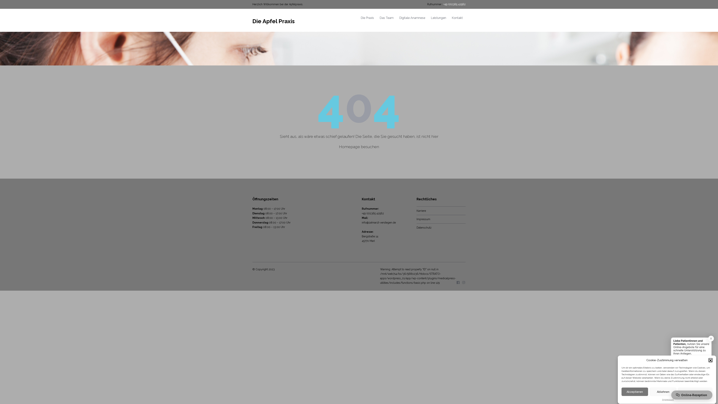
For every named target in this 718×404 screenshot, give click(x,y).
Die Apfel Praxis (273, 21)
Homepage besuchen (359, 146)
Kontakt (457, 18)
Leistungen (438, 18)
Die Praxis (367, 18)
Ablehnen (663, 392)
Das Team (387, 18)
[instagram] (464, 282)
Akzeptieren (635, 392)
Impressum (668, 399)
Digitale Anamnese (412, 18)
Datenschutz (424, 227)
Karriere (421, 210)
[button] (710, 360)
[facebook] (458, 282)
